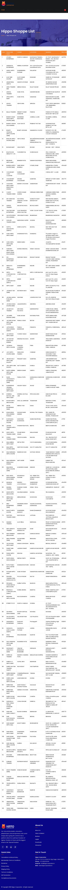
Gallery (22, 10)
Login (45, 10)
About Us (37, 830)
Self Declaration (5, 875)
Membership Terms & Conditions (10, 860)
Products (15, 10)
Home (3, 10)
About (8, 10)
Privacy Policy (5, 866)
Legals (37, 839)
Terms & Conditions (7, 872)
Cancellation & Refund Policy (9, 857)
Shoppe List (38, 10)
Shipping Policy (5, 869)
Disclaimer (4, 863)
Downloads (38, 842)
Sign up (51, 10)
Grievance (38, 845)
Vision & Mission (39, 833)
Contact (58, 10)
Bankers (37, 836)
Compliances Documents (8, 878)
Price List (30, 10)
